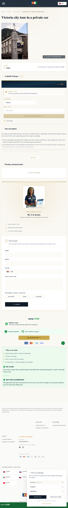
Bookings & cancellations (42, 428)
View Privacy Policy (46, 503)
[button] (8, 271)
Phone (7, 268)
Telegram (38, 296)
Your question (10, 276)
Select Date (7, 106)
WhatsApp (11, 296)
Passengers (7, 99)
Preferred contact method (15, 293)
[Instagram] (23, 447)
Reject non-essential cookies (46, 500)
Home (3, 11)
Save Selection (55, 497)
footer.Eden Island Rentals (59, 425)
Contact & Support (40, 425)
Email (7, 259)
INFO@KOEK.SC (24, 441)
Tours (9, 11)
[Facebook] (20, 447)
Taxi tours (16, 11)
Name (7, 250)
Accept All (38, 497)
